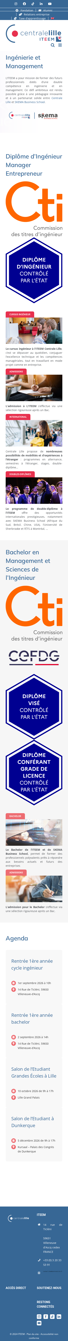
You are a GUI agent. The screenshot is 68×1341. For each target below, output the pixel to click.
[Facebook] (45, 1316)
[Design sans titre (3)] (34, 421)
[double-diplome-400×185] (34, 478)
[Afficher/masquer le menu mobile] (60, 45)
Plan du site (33, 1334)
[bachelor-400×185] (34, 820)
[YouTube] (39, 1323)
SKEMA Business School (30, 102)
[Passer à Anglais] (52, 18)
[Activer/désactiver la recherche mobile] (53, 45)
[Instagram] (39, 1316)
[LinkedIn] (59, 1316)
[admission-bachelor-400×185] (34, 877)
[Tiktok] (52, 1316)
